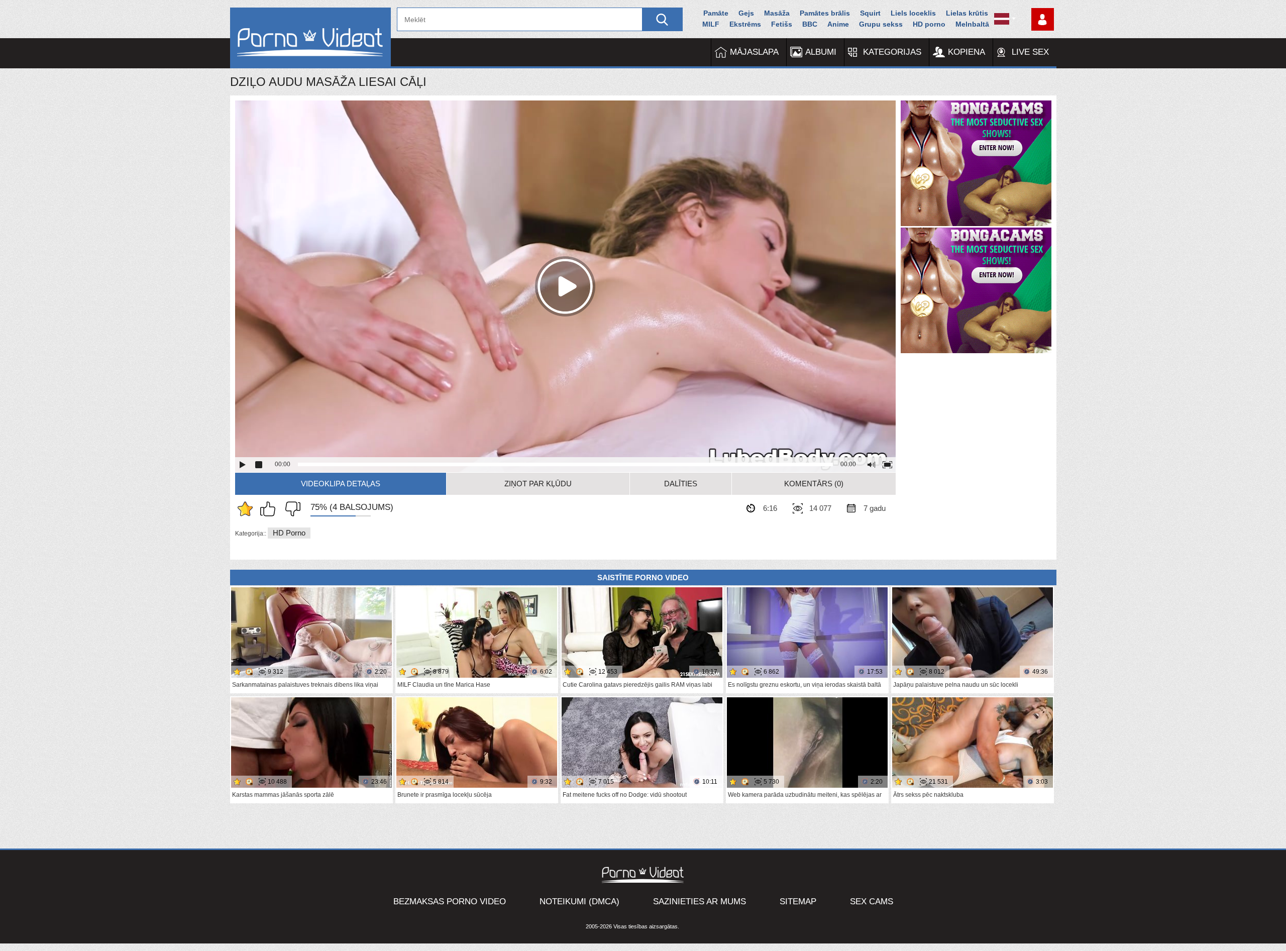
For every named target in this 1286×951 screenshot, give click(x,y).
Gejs (746, 13)
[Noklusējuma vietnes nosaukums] (310, 38)
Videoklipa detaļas (340, 483)
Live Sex (1030, 52)
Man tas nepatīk (290, 508)
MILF (710, 24)
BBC (809, 24)
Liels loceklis (913, 13)
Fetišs (781, 24)
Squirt (870, 13)
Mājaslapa (754, 52)
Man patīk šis (270, 508)
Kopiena (966, 52)
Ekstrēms (745, 24)
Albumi (820, 52)
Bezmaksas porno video (449, 901)
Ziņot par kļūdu (538, 483)
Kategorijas (892, 52)
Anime (838, 24)
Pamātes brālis (825, 13)
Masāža (777, 13)
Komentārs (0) (813, 483)
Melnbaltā (972, 24)
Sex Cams (871, 901)
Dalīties (680, 483)
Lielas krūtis (967, 13)
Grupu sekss (881, 24)
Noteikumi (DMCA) (579, 901)
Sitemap (798, 901)
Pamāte (715, 13)
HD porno (929, 24)
